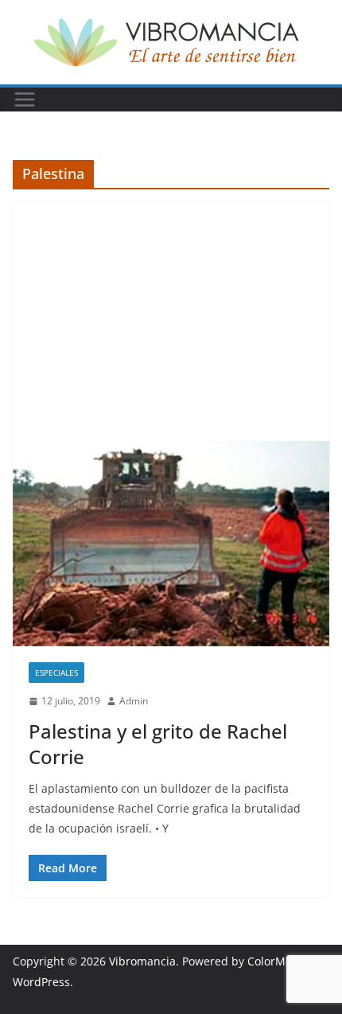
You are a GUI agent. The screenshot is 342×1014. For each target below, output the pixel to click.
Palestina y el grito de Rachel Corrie (158, 743)
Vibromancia (142, 961)
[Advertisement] (171, 321)
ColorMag (272, 961)
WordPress (41, 981)
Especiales (56, 672)
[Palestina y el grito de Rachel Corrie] (171, 543)
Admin (133, 701)
